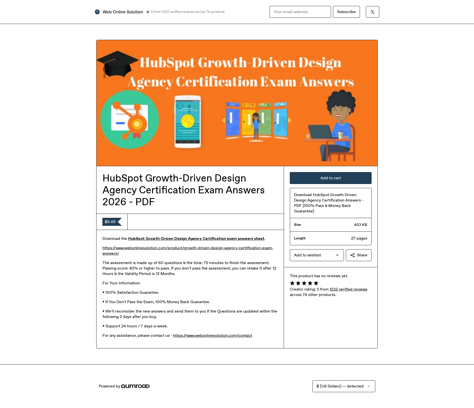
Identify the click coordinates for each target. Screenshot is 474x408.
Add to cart (330, 178)
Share (362, 255)
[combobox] (317, 255)
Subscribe (346, 11)
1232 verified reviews (348, 289)
